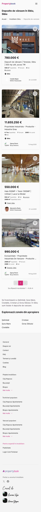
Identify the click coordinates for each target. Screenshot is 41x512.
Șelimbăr (5, 320)
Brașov (5, 387)
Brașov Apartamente (10, 410)
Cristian (25, 320)
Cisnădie (5, 327)
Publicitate (7, 448)
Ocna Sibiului (27, 324)
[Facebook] (8, 481)
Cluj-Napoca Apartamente (12, 402)
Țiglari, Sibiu (11, 203)
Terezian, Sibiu (11, 268)
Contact (6, 350)
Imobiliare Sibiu (15, 19)
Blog (4, 367)
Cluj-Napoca (7, 379)
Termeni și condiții (9, 358)
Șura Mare (6, 324)
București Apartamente (11, 406)
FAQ (4, 354)
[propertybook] (11, 471)
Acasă (4, 19)
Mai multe (6, 390)
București (6, 383)
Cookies (6, 363)
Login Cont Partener (10, 452)
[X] (4, 481)
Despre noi (7, 346)
